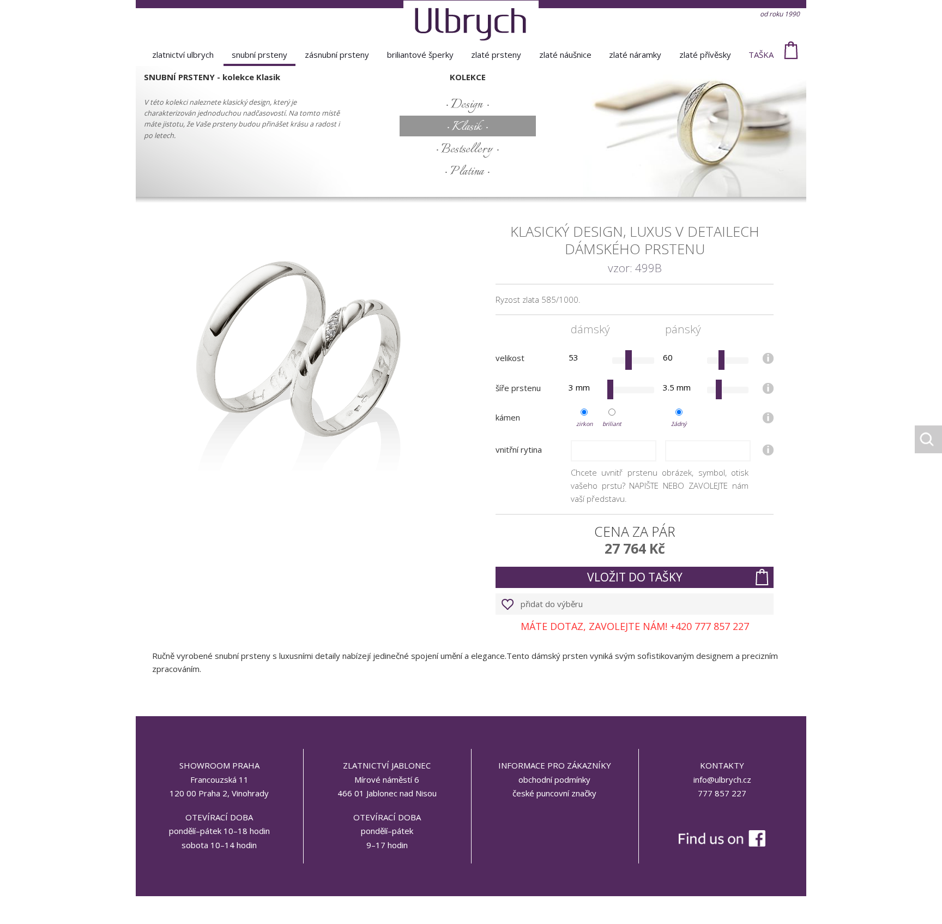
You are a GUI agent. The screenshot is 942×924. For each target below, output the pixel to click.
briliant (611, 424)
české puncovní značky (554, 793)
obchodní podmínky (554, 779)
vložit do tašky (635, 577)
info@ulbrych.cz (722, 779)
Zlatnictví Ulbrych (183, 54)
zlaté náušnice (565, 54)
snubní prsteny (259, 54)
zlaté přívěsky (705, 54)
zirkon (584, 424)
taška (761, 54)
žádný (678, 424)
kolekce (468, 76)
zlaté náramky (635, 54)
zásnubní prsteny (337, 54)
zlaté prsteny (496, 54)
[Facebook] (722, 815)
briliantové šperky (420, 54)
